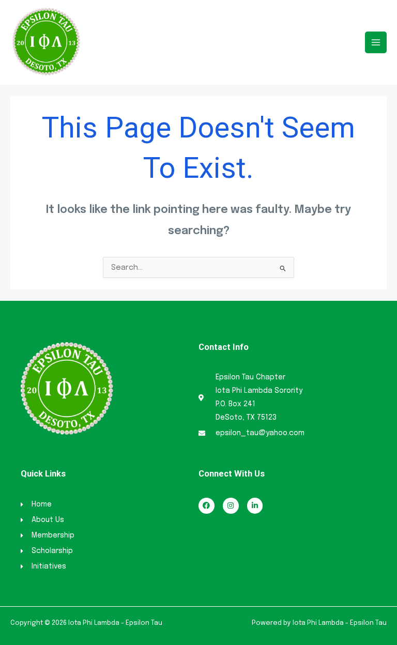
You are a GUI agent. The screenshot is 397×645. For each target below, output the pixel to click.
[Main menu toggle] (376, 42)
